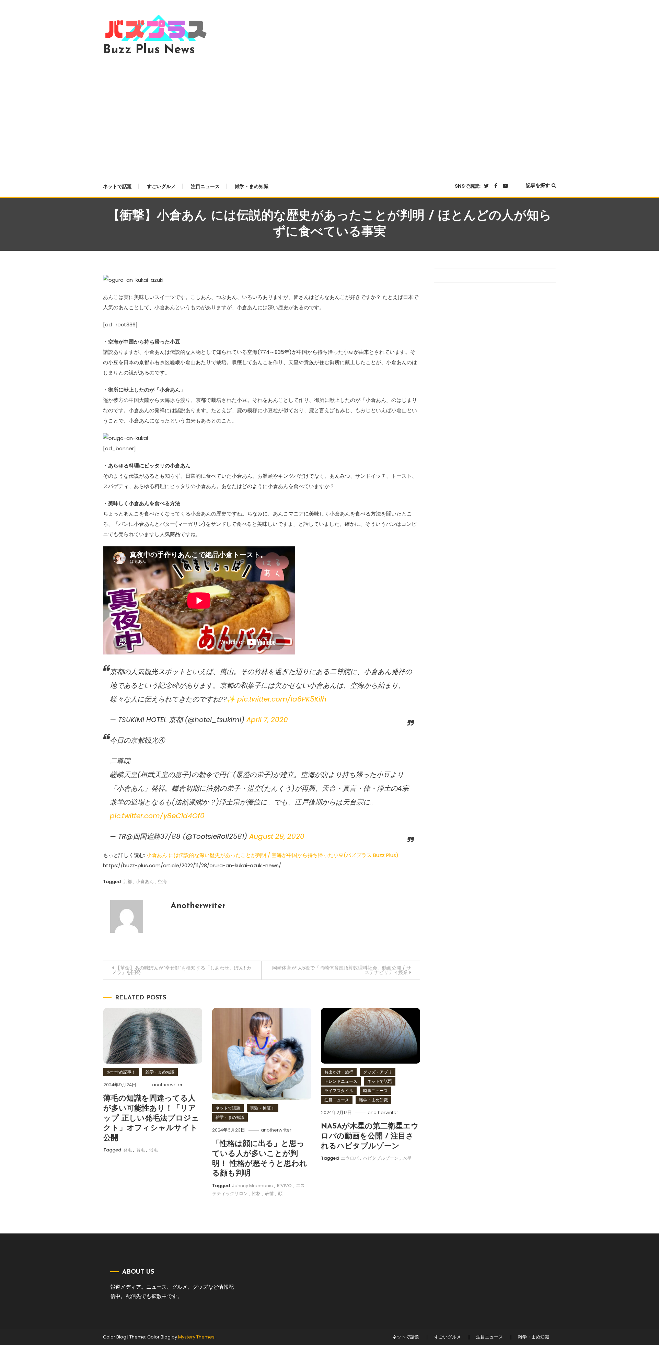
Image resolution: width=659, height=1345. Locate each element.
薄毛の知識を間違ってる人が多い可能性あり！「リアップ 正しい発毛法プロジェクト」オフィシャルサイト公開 (151, 1118)
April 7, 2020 (267, 719)
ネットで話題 (117, 186)
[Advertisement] (329, 114)
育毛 (140, 1150)
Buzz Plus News (149, 50)
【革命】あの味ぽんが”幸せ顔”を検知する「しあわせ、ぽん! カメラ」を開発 (181, 970)
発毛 (127, 1150)
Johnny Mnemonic (252, 1185)
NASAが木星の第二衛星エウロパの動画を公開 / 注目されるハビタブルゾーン (370, 1136)
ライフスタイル (338, 1090)
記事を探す (538, 185)
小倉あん (145, 881)
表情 (269, 1193)
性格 (256, 1193)
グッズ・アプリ (377, 1072)
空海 (162, 881)
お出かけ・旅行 (338, 1072)
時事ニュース (375, 1090)
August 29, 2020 (276, 836)
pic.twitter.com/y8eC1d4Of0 (157, 816)
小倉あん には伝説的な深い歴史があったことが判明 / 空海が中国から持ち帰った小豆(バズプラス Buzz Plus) (272, 855)
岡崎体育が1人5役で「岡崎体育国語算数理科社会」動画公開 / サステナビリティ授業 (341, 970)
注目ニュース (205, 186)
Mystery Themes (196, 1337)
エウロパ (350, 1158)
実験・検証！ (262, 1108)
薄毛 (153, 1150)
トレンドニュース (340, 1081)
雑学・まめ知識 (251, 186)
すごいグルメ (161, 186)
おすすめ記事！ (121, 1072)
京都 (127, 881)
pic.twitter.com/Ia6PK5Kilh (281, 699)
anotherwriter (198, 906)
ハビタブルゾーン (380, 1158)
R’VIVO (284, 1185)
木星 (407, 1158)
